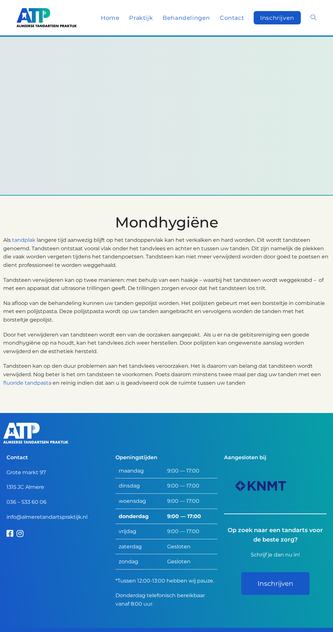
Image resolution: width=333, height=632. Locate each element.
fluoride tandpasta (27, 383)
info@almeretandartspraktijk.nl (47, 517)
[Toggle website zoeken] (313, 17)
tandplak (23, 240)
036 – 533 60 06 (27, 502)
